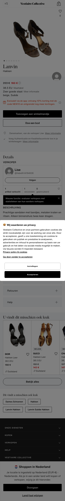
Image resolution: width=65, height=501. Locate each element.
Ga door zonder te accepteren (17, 256)
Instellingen (32, 266)
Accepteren (32, 274)
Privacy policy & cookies (15, 252)
